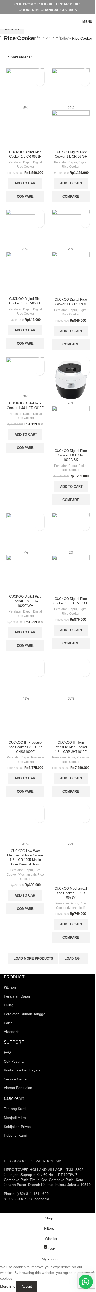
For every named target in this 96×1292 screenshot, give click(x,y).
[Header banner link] (48, 7)
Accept (27, 1286)
